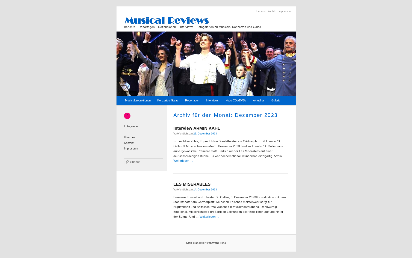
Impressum (285, 11)
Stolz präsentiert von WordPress (206, 242)
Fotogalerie (131, 126)
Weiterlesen (183, 160)
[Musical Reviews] (205, 20)
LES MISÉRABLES (192, 184)
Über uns (260, 11)
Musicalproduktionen (138, 100)
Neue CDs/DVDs (236, 100)
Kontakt (272, 11)
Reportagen (192, 100)
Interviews (212, 100)
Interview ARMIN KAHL (196, 128)
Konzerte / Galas (167, 100)
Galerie (275, 100)
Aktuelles (259, 100)
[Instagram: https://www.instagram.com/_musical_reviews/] (127, 115)
